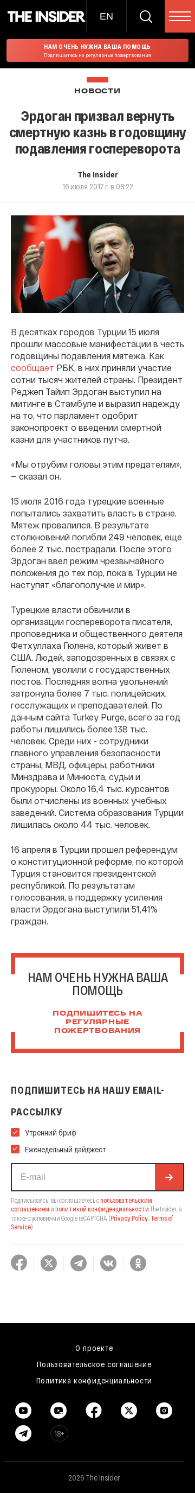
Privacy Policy (129, 1218)
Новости (97, 91)
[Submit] (169, 1177)
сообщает (32, 367)
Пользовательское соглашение (94, 1364)
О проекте (94, 1347)
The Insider (97, 174)
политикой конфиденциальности (102, 1209)
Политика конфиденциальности (94, 1380)
